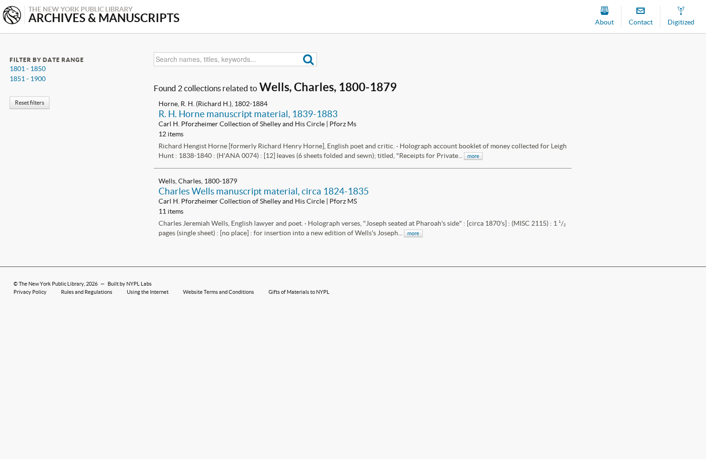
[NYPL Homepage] (12, 16)
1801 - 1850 (28, 68)
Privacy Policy (30, 292)
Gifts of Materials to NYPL (298, 292)
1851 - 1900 (28, 79)
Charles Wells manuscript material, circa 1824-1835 (263, 191)
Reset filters (29, 102)
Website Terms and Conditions (218, 292)
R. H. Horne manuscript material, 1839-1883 (248, 114)
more (473, 156)
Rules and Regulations (86, 292)
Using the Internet (148, 292)
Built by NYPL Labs (130, 284)
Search (308, 59)
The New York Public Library (51, 284)
